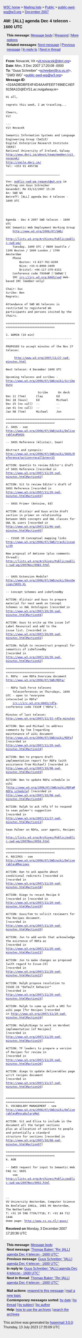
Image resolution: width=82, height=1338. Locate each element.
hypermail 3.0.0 (61, 1322)
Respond (62, 35)
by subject (26, 1305)
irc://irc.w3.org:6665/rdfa (34, 703)
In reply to (30, 49)
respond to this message (45, 1290)
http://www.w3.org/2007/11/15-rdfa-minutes (40, 718)
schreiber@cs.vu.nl (54, 70)
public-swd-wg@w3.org (43, 75)
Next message (48, 45)
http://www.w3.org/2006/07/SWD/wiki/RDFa (38, 737)
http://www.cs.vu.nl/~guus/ (46, 1220)
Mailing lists (32, 7)
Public (49, 7)
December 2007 (37, 12)
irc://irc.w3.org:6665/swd (40, 277)
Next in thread (50, 49)
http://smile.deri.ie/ (23, 162)
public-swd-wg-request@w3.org (37, 181)
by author (43, 1305)
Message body (42, 35)
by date (65, 1300)
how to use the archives (33, 1309)
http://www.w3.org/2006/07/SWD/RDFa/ (35, 680)
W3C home (11, 7)
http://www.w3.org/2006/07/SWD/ (38, 231)
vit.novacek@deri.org (53, 61)
